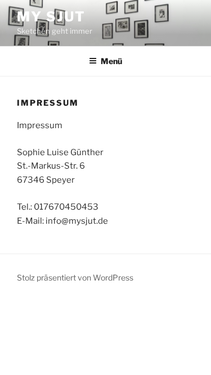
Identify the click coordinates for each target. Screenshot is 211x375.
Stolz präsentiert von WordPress (75, 277)
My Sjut (51, 16)
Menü (111, 61)
